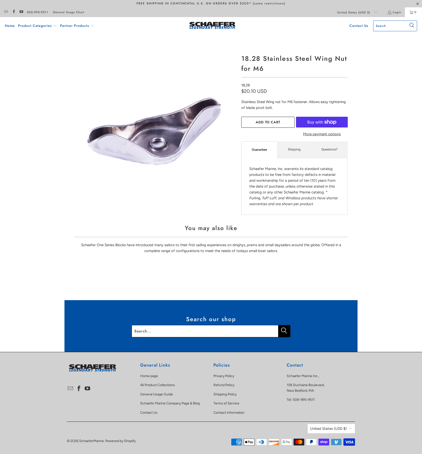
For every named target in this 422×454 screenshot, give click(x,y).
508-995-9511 (37, 12)
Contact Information (228, 413)
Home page (149, 376)
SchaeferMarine (91, 441)
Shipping (294, 149)
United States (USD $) (354, 12)
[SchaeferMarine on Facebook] (13, 12)
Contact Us (149, 413)
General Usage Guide (156, 394)
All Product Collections (157, 385)
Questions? (329, 149)
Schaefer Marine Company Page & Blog (170, 403)
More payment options (322, 134)
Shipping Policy (225, 394)
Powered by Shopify (120, 441)
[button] (37, 26)
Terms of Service (226, 403)
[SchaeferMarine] (212, 26)
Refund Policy (223, 385)
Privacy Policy (223, 376)
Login (397, 12)
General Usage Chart (68, 12)
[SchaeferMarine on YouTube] (21, 12)
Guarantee (259, 149)
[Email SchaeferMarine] (6, 12)
